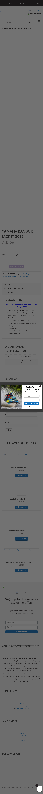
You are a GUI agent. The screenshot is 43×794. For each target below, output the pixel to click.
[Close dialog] (40, 386)
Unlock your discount (32, 403)
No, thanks (32, 407)
